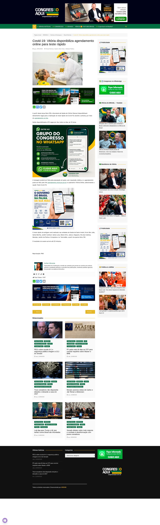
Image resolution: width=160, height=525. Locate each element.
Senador (47, 346)
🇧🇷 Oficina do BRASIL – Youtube (110, 103)
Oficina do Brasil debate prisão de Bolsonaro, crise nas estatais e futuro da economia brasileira (111, 152)
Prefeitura (56, 304)
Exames (47, 304)
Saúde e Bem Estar (59, 48)
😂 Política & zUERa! (106, 267)
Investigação (71, 343)
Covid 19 (37, 304)
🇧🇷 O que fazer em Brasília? (104, 26)
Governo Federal (39, 424)
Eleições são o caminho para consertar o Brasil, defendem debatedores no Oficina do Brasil (112, 126)
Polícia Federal (71, 346)
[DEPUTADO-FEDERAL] (63, 96)
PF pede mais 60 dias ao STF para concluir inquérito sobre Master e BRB (80, 351)
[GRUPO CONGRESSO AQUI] (63, 151)
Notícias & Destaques (40, 343)
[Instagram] (36, 274)
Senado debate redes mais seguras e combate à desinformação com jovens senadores (80, 432)
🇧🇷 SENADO (69, 26)
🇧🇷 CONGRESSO (58, 26)
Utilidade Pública (69, 48)
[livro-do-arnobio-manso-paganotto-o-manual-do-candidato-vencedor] (96, 12)
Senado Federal (39, 346)
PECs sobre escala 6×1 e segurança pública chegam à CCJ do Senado (46, 351)
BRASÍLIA (47, 341)
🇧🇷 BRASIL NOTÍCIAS (44, 26)
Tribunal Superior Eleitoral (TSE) (43, 386)
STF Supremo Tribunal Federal (75, 386)
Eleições (54, 381)
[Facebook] (39, 274)
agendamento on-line (41, 118)
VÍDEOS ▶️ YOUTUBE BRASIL (84, 26)
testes (76, 304)
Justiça (86, 381)
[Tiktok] (41, 274)
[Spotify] (43, 274)
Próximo (89, 312)
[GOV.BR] (53, 208)
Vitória (85, 304)
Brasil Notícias (50, 48)
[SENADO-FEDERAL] (63, 292)
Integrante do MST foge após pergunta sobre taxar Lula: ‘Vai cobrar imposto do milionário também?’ (112, 290)
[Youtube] (34, 274)
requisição (67, 304)
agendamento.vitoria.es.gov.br (57, 182)
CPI (85, 341)
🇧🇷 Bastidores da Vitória (107, 164)
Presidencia (44, 427)
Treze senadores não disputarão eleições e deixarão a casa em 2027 (46, 392)
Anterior (38, 312)
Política (50, 343)
